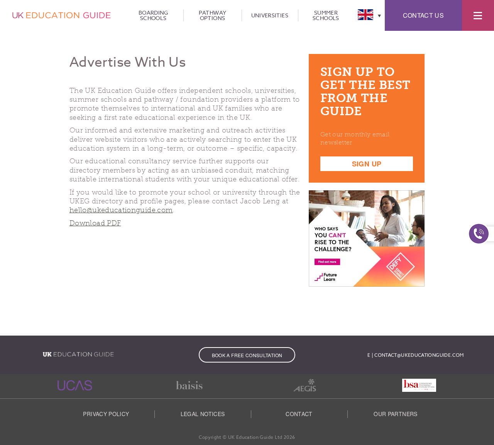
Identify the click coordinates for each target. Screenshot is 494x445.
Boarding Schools (153, 15)
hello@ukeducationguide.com (121, 210)
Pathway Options (213, 15)
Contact (299, 414)
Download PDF (95, 223)
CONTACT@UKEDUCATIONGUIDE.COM (419, 355)
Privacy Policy (106, 414)
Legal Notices (203, 414)
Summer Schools (326, 15)
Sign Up (367, 164)
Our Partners (395, 414)
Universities (269, 15)
